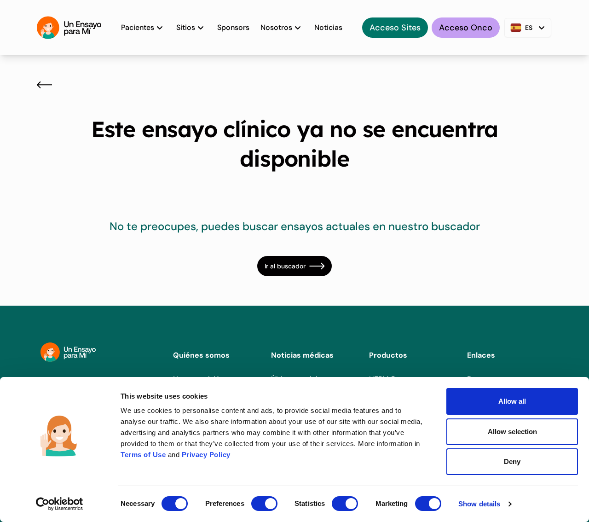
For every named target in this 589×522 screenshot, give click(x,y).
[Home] (69, 28)
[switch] (264, 503)
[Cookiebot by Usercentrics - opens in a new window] (59, 504)
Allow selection (512, 431)
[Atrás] (44, 84)
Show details (479, 504)
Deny (512, 461)
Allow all (512, 401)
